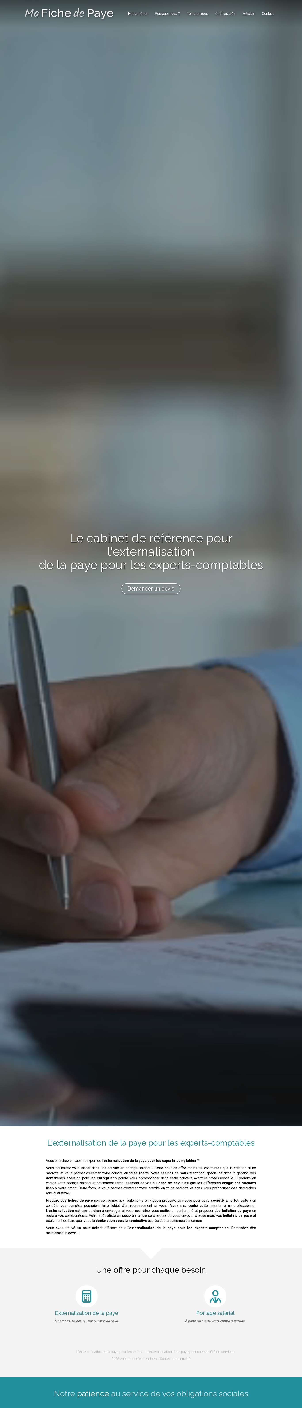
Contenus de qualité (175, 1359)
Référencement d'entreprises (134, 1359)
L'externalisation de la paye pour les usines (109, 1352)
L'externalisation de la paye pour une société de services (190, 1352)
